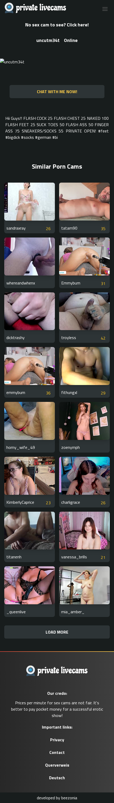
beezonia (69, 798)
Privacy (57, 740)
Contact (57, 752)
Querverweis (57, 765)
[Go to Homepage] (34, 8)
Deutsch (57, 778)
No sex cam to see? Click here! (57, 24)
